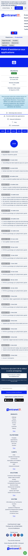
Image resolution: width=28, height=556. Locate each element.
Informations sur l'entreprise (14, 502)
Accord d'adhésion (14, 528)
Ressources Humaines (14, 487)
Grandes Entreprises (14, 456)
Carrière (14, 504)
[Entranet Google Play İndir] (19, 400)
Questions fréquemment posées (14, 509)
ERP (14, 464)
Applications (5, 43)
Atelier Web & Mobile (14, 477)
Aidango (14, 417)
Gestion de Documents (14, 492)
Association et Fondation (14, 460)
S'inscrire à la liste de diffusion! (14, 392)
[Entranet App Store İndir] (8, 400)
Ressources (15, 43)
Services (4, 45)
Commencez (14, 458)
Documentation (14, 511)
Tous (14, 431)
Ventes (14, 479)
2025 (8, 131)
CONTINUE (19, 8)
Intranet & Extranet (14, 466)
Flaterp (14, 428)
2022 (24, 131)
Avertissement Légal (14, 524)
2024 (13, 131)
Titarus (14, 419)
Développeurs (14, 462)
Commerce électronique (14, 475)
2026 (2, 131)
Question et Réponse (14, 507)
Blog (14, 505)
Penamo (14, 421)
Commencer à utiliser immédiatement (14, 375)
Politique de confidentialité (14, 526)
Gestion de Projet (14, 490)
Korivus (14, 422)
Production (14, 488)
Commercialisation (14, 481)
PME (14, 455)
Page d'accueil (6, 40)
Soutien (11, 45)
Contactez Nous (14, 513)
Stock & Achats (14, 485)
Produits (15, 40)
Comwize (14, 426)
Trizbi (14, 424)
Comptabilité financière (14, 483)
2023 (19, 131)
